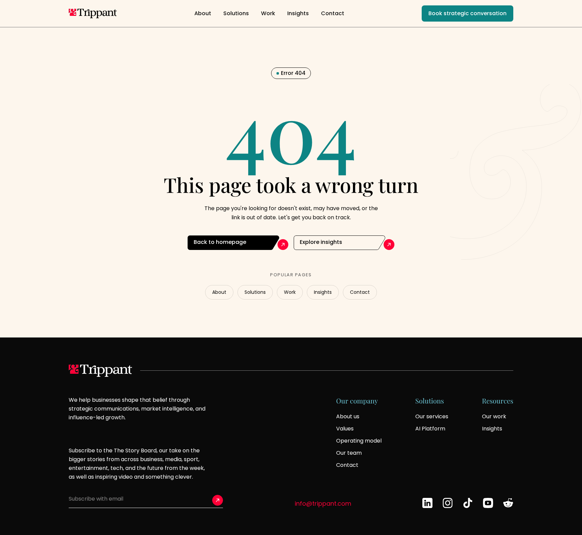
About (202, 13)
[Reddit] (508, 503)
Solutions (236, 13)
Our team (349, 453)
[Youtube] (488, 503)
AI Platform (430, 428)
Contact (332, 13)
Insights (298, 13)
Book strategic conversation (467, 13)
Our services (431, 416)
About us (347, 416)
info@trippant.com (323, 503)
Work (268, 13)
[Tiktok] (468, 503)
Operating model (359, 441)
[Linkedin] (427, 503)
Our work (494, 416)
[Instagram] (448, 503)
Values (345, 428)
